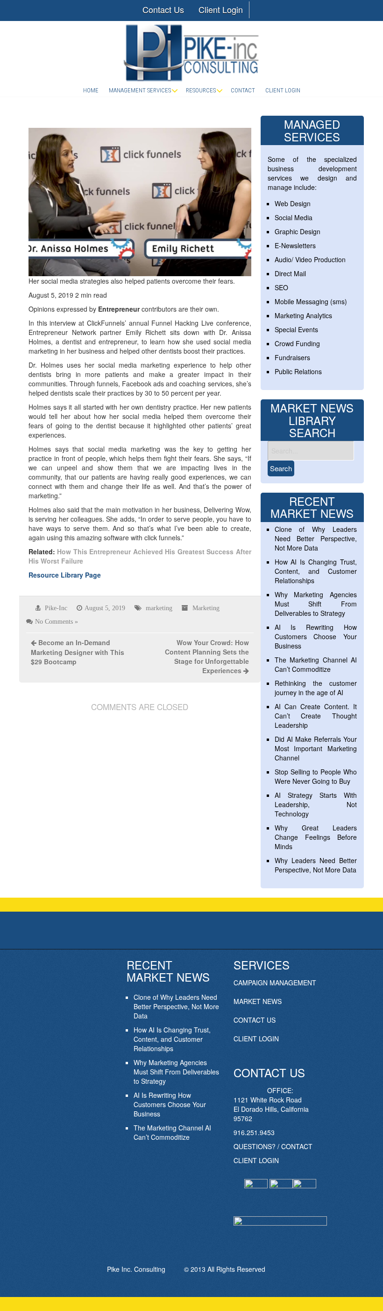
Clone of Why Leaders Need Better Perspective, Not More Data (316, 538)
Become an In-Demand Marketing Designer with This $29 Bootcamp (77, 652)
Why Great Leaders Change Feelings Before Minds (316, 837)
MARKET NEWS (258, 1001)
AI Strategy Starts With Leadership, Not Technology (316, 804)
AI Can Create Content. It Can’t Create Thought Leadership (316, 716)
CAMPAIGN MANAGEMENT (275, 982)
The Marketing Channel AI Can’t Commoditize (316, 664)
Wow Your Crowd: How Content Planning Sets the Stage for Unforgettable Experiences (207, 656)
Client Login (221, 9)
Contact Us (163, 9)
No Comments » (56, 621)
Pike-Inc (56, 608)
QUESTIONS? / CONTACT (273, 1146)
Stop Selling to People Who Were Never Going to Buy (316, 776)
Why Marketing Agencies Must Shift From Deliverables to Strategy (316, 604)
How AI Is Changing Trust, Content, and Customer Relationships (316, 571)
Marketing (206, 608)
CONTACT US (255, 1020)
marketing (159, 608)
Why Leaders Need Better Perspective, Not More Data (316, 865)
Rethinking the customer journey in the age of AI (316, 687)
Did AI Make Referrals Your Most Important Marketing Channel (316, 748)
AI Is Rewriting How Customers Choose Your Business (316, 636)
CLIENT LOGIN (256, 1038)
